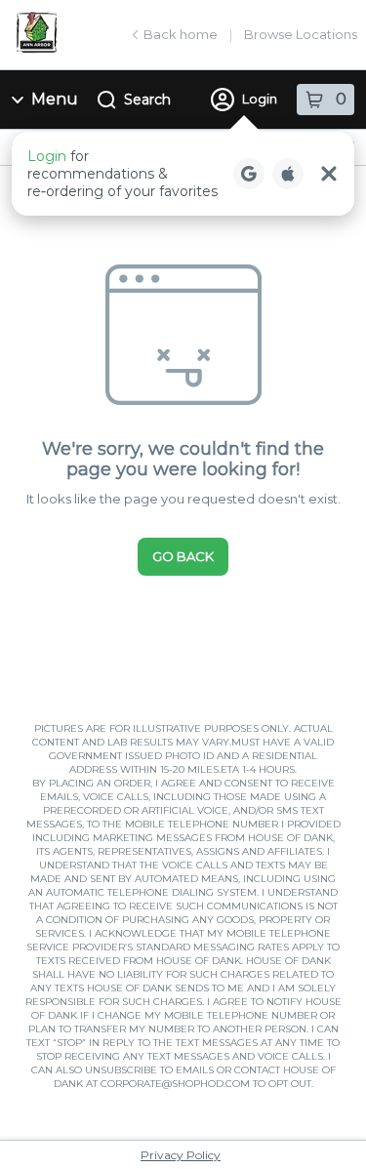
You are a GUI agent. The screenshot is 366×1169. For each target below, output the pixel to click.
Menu (54, 99)
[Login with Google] (248, 173)
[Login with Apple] (288, 173)
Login (259, 98)
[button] (183, 174)
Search (147, 99)
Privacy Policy (181, 1155)
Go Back (183, 556)
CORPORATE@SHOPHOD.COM (175, 1083)
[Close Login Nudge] (329, 173)
